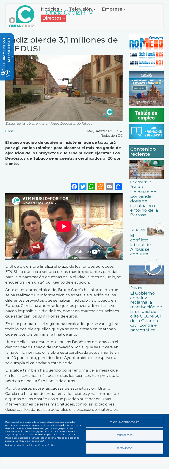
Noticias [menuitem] (50, 9)
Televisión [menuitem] (81, 9)
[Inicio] (23, 16)
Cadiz (9, 131)
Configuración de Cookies (124, 422)
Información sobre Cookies (42, 445)
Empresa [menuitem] (112, 9)
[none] (118, 186)
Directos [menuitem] (52, 18)
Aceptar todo (124, 448)
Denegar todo (124, 435)
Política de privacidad (15, 445)
